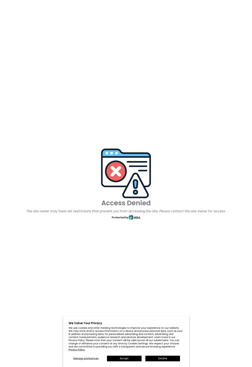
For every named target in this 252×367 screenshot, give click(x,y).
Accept (124, 358)
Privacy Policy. (77, 349)
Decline (162, 358)
